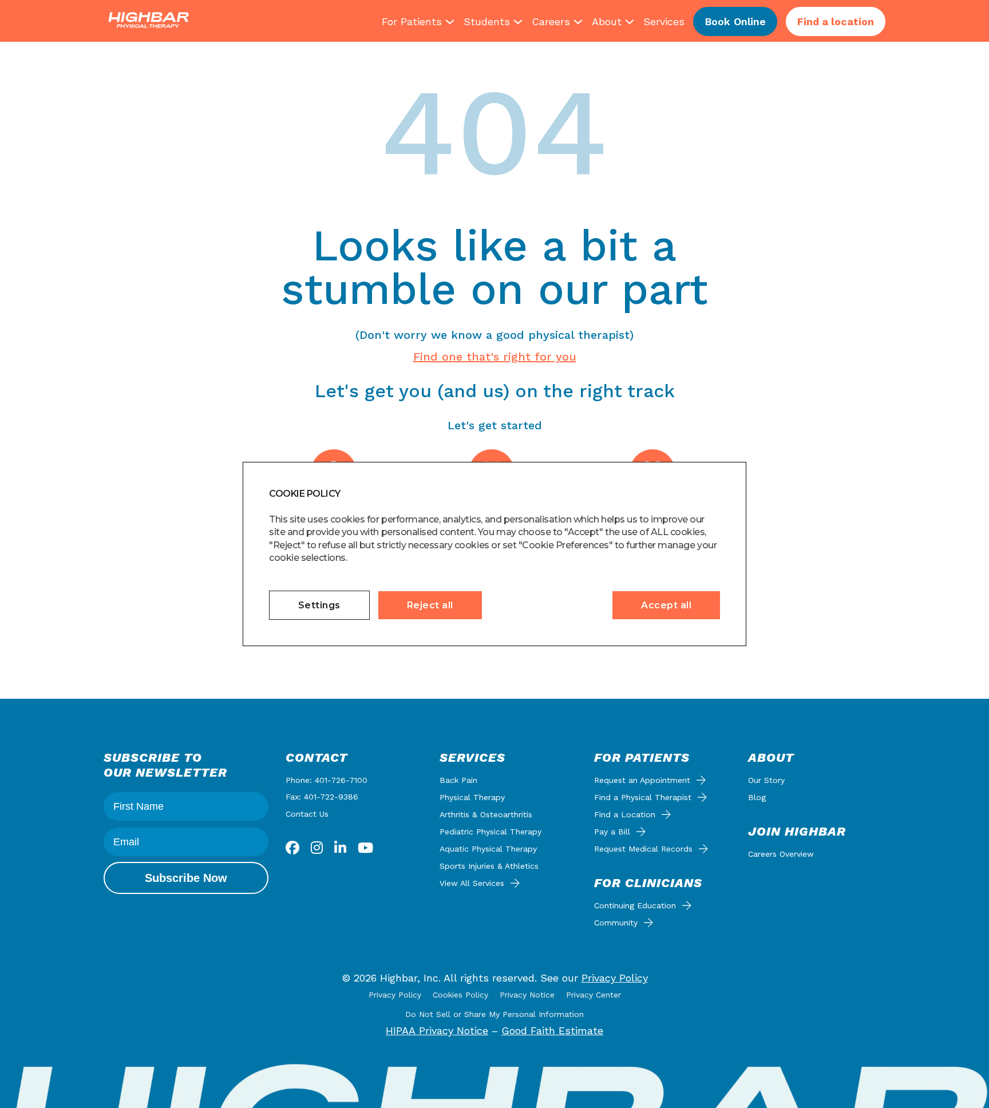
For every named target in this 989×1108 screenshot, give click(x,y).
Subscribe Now (186, 878)
